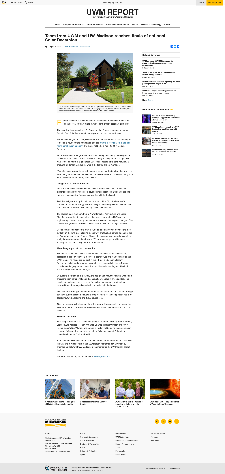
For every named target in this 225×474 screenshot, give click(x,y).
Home (57, 24)
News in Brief (120, 433)
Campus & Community (73, 24)
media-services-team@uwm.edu (57, 451)
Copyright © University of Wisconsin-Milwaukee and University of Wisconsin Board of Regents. (91, 469)
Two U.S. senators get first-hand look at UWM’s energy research (158, 73)
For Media (154, 437)
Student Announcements (124, 444)
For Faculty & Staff (158, 433)
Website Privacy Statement (156, 468)
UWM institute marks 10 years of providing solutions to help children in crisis (129, 404)
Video (117, 447)
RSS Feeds (155, 440)
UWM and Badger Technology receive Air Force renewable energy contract (159, 91)
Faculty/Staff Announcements (126, 440)
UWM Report (112, 11)
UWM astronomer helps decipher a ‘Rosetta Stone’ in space (164, 402)
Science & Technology (151, 24)
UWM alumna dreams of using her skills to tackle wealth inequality (60, 402)
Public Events (120, 454)
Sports (167, 24)
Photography (120, 451)
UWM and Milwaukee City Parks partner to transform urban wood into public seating (165, 140)
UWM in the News (122, 437)
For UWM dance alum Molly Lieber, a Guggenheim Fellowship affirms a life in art (166, 117)
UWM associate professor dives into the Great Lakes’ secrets (165, 150)
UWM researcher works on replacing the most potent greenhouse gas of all (161, 82)
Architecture (85, 46)
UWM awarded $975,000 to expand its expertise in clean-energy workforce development (157, 63)
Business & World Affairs (117, 24)
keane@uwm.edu (102, 356)
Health (135, 24)
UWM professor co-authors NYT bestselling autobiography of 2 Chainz (165, 129)
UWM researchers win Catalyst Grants (93, 402)
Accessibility (175, 468)
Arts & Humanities (95, 24)
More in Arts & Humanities (155, 109)
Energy (150, 100)
